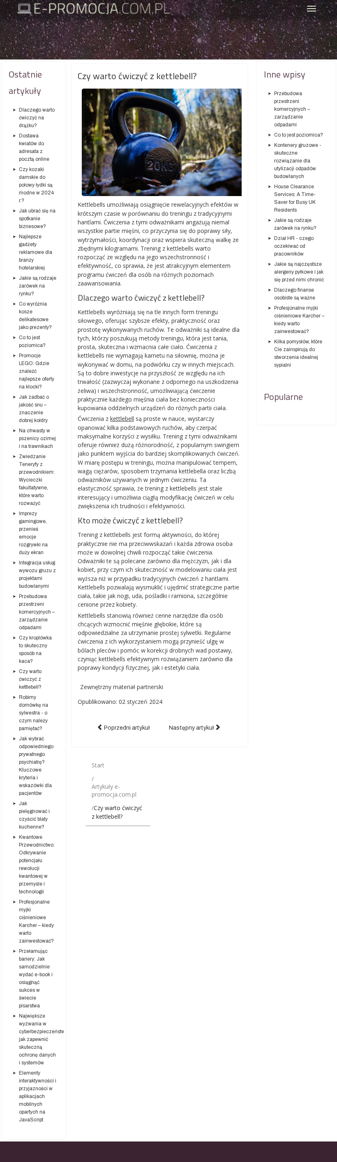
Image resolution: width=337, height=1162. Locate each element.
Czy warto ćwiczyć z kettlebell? (137, 76)
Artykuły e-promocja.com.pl (114, 790)
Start (98, 765)
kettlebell (122, 418)
